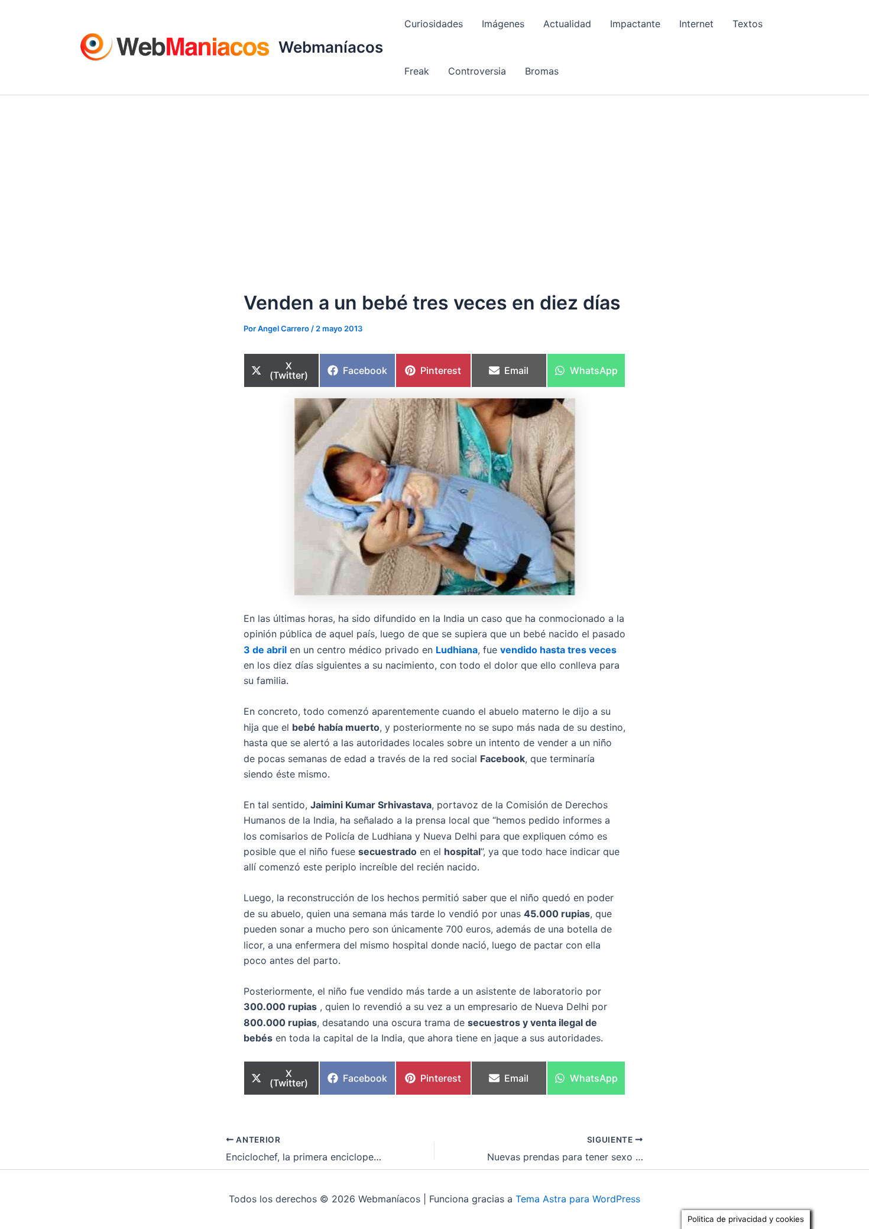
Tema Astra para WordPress (577, 1199)
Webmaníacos (330, 47)
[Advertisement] (434, 184)
